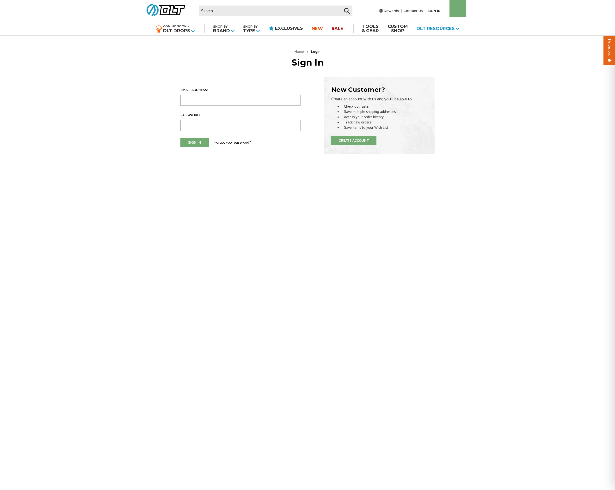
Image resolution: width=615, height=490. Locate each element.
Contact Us (413, 11)
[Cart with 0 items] (457, 8)
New (317, 28)
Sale (337, 28)
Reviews (609, 47)
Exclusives (288, 28)
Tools (370, 28)
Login (315, 51)
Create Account (354, 140)
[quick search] (347, 11)
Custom (398, 28)
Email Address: (194, 90)
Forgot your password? (233, 142)
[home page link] (164, 11)
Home (299, 51)
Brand (222, 28)
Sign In (434, 11)
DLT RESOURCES (436, 28)
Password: (190, 115)
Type (250, 28)
